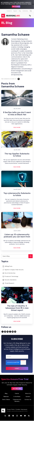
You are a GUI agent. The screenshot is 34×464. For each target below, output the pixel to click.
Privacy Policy (11, 409)
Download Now (16, 7)
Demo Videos (6, 399)
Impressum (24, 409)
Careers (28, 396)
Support (15, 11)
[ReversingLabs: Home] (10, 15)
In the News (17, 396)
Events (17, 393)
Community (25, 11)
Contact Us (9, 11)
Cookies (18, 409)
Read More (17, 127)
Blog (20, 11)
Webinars (6, 396)
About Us (28, 393)
